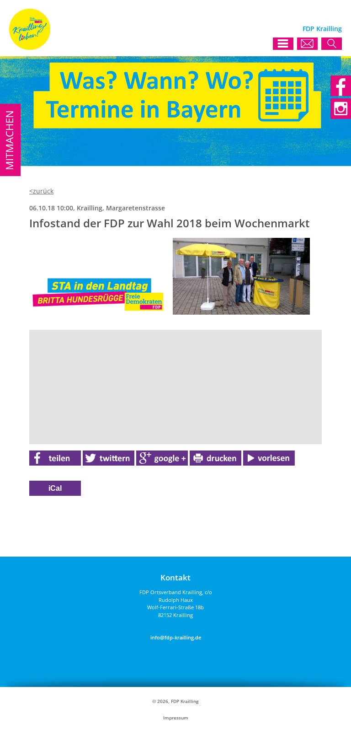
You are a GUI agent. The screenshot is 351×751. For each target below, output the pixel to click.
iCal (55, 488)
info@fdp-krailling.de (175, 637)
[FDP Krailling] (29, 47)
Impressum (175, 718)
